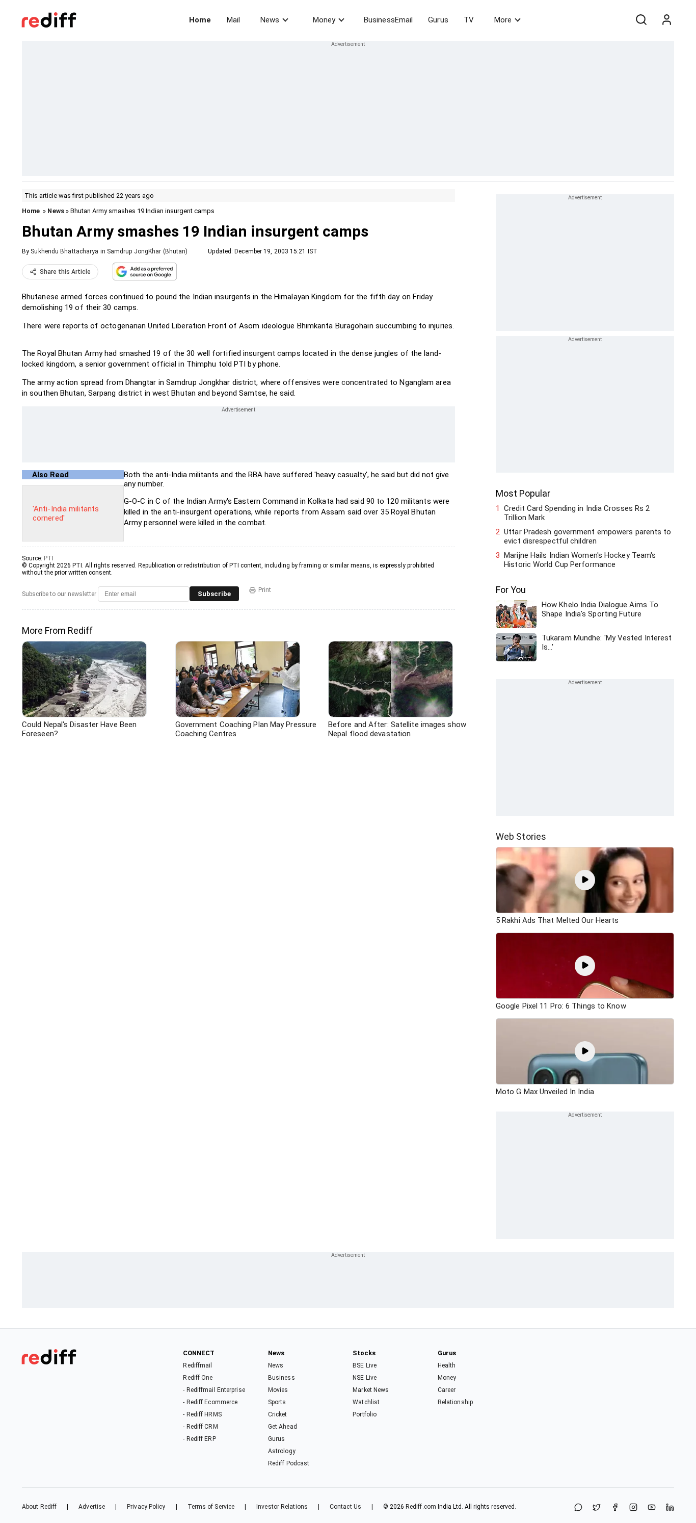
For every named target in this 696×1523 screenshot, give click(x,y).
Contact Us (345, 1506)
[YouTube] (652, 1508)
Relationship (455, 1402)
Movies (278, 1389)
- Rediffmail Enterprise (214, 1389)
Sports (277, 1402)
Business (281, 1377)
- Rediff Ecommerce (210, 1402)
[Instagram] (633, 1508)
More (503, 19)
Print (264, 589)
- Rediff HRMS (202, 1414)
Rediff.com (421, 1506)
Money (324, 19)
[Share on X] (597, 1508)
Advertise (91, 1506)
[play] (585, 880)
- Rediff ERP (199, 1438)
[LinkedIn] (670, 1508)
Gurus (438, 19)
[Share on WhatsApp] (578, 1508)
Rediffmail (197, 1365)
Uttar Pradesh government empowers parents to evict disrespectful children (587, 536)
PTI (48, 558)
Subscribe (214, 594)
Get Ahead (282, 1426)
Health (447, 1365)
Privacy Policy (146, 1506)
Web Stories (521, 836)
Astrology (282, 1451)
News (269, 19)
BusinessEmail (388, 19)
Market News (371, 1389)
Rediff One (197, 1377)
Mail (233, 19)
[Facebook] (615, 1508)
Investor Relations (282, 1506)
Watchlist (366, 1402)
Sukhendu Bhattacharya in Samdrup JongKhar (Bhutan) (109, 251)
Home (200, 19)
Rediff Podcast (288, 1463)
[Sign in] (666, 20)
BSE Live (365, 1365)
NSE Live (365, 1377)
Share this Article (65, 271)
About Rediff (39, 1506)
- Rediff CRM (200, 1426)
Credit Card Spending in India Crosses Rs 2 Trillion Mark (577, 513)
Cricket (277, 1414)
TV (469, 19)
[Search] (641, 20)
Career (447, 1389)
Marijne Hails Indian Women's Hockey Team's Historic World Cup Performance (580, 560)
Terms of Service (211, 1506)
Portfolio (365, 1414)
